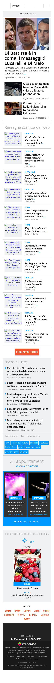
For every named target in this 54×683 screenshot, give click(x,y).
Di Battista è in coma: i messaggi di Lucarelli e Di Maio (25, 58)
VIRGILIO (15, 647)
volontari (24, 451)
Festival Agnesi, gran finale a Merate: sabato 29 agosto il (37, 178)
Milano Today (30, 290)
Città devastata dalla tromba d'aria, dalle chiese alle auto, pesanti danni (36, 89)
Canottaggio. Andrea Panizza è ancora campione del (35, 248)
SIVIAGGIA (12, 653)
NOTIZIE (27, 592)
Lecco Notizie (30, 146)
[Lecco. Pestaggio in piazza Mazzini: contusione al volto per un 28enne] (13, 155)
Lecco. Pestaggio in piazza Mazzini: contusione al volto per (35, 159)
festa (14, 447)
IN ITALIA (33, 615)
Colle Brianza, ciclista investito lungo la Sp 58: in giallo (37, 195)
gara (20, 447)
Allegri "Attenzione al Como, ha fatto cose (36, 230)
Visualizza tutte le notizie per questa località (27, 596)
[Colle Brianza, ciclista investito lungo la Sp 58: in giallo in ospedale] (13, 193)
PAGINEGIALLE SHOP (41, 647)
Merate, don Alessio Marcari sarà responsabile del (35, 140)
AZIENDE (45, 615)
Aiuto (36, 659)
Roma (27, 546)
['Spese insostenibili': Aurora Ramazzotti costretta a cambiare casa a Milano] (13, 301)
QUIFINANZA (21, 653)
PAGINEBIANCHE (23, 650)
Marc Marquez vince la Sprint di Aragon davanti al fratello (36, 213)
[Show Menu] (48, 6)
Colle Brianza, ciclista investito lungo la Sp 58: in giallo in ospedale (27, 410)
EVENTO (27, 584)
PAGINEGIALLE (26, 647)
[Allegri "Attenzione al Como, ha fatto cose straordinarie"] (13, 228)
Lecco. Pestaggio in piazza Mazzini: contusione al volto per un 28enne (26, 384)
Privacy (31, 656)
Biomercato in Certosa (27, 588)
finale (7, 447)
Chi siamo (10, 656)
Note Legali (21, 656)
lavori (7, 442)
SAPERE (46, 611)
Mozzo (16, 5)
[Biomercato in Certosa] (29, 566)
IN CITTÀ (21, 615)
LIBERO (8, 647)
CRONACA (29, 134)
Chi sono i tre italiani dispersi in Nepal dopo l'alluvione (34, 108)
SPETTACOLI (15, 498)
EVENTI (27, 619)
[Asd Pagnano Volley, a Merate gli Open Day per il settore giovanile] (13, 263)
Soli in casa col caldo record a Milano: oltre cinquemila (36, 319)
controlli (34, 442)
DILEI (43, 650)
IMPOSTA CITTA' (35, 639)
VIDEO (36, 611)
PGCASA (12, 650)
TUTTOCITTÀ (35, 650)
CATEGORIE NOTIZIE (27, 13)
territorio (16, 442)
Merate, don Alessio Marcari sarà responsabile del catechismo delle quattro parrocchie (26, 371)
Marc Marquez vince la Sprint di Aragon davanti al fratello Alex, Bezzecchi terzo (25, 423)
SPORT (27, 207)
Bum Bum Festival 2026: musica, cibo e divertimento (15, 507)
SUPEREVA (42, 653)
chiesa (27, 447)
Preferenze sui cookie (24, 659)
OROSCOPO (9, 615)
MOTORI (27, 611)
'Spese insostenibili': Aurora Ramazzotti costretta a (35, 301)
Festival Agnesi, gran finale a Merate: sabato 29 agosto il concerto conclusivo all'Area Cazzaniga (28, 397)
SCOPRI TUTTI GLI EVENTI (27, 521)
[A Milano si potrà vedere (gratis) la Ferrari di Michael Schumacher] (13, 281)
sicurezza (43, 442)
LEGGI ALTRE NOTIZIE (27, 351)
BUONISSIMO (32, 653)
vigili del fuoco (11, 451)
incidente (36, 447)
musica (25, 442)
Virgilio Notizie (10, 78)
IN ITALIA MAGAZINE (19, 639)
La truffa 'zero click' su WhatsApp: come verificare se (36, 336)
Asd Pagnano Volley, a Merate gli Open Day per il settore (36, 266)
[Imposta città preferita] (6, 5)
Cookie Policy (42, 656)
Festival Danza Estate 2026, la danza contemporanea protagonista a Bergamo (39, 507)
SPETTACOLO (30, 172)
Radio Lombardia (31, 219)
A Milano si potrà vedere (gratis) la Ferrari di (33, 283)
